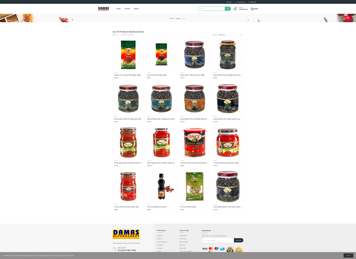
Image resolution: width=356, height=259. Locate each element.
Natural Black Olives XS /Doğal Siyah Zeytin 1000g (128, 119)
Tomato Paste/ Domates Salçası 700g (126, 207)
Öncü (115, 72)
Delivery (159, 235)
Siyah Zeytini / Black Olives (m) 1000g (192, 75)
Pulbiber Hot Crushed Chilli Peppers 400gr (127, 75)
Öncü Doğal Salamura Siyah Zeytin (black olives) (228, 207)
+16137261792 (243, 9)
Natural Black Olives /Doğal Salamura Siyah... (228, 119)
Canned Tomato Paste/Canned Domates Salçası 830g (194, 163)
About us (160, 239)
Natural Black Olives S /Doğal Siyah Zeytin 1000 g (161, 119)
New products (183, 242)
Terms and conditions (185, 251)
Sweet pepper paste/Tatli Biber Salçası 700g (128, 163)
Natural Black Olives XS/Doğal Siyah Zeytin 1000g (228, 75)
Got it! (348, 255)
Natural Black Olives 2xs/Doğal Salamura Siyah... (194, 119)
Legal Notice (183, 235)
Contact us (160, 245)
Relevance (230, 35)
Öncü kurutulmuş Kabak (188, 207)
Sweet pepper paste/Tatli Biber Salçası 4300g (161, 163)
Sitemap (159, 248)
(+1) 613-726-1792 (127, 250)
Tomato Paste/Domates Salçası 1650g (226, 163)
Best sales (182, 245)
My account (182, 248)
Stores (159, 251)
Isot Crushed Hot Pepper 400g (157, 75)
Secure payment (162, 242)
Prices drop (182, 239)
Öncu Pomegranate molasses (156, 207)
